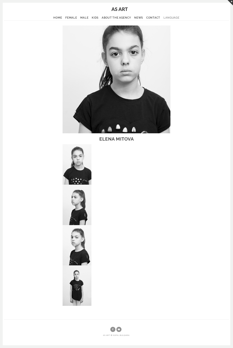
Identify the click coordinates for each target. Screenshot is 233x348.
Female (71, 17)
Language (171, 17)
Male (84, 17)
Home (57, 17)
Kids (95, 17)
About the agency (116, 17)
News (138, 17)
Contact (153, 17)
